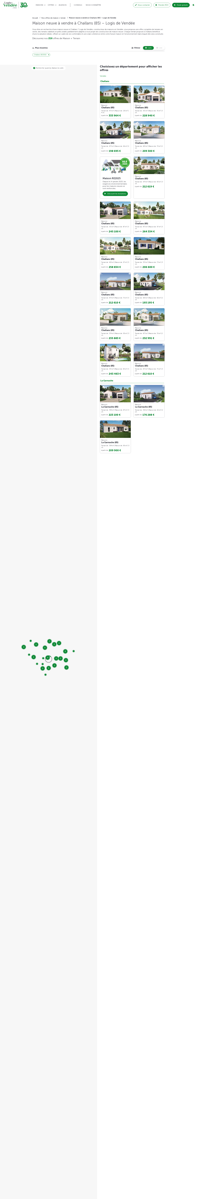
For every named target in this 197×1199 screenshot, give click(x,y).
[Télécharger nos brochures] (193, 5)
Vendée (103, 76)
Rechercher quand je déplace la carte (49, 68)
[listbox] (40, 48)
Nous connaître (93, 5)
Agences (63, 5)
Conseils (78, 5)
